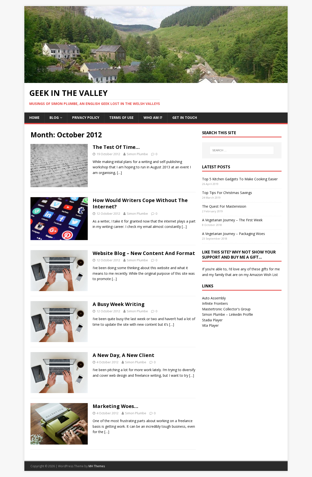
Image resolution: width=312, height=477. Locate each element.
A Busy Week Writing (119, 304)
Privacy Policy (85, 117)
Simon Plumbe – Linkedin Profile (227, 314)
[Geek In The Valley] (156, 80)
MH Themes (96, 466)
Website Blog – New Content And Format (144, 253)
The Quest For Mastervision (224, 206)
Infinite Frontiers (215, 303)
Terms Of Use (121, 117)
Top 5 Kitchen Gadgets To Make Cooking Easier (240, 179)
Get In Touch (184, 117)
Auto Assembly (214, 298)
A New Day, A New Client (123, 355)
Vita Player (210, 325)
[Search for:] (242, 150)
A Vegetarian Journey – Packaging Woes (233, 233)
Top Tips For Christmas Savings (227, 192)
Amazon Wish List (264, 274)
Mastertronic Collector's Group (226, 309)
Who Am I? (153, 117)
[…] (119, 172)
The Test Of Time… (116, 147)
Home (34, 117)
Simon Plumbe (137, 154)
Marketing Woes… (115, 406)
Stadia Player (212, 320)
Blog (54, 117)
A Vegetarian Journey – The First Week (232, 220)
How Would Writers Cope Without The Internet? (140, 203)
